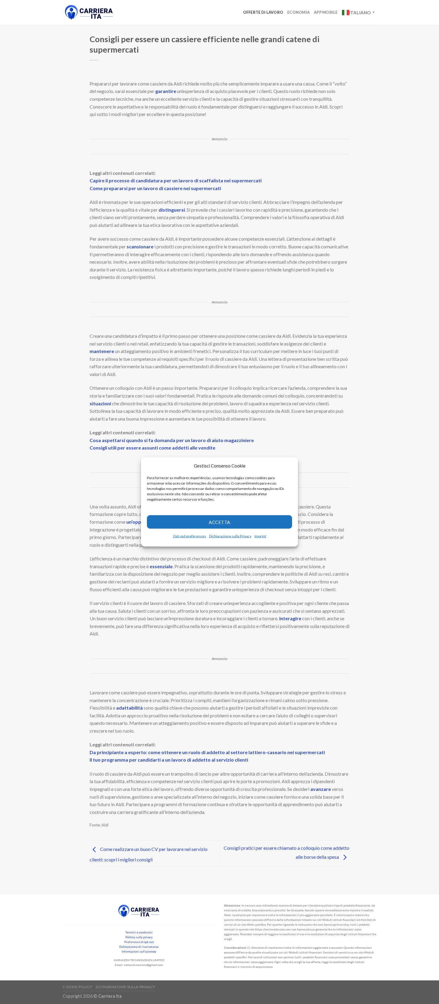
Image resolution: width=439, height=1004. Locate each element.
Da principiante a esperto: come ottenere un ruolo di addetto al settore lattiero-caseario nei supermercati (207, 752)
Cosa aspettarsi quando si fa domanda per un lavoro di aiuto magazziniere (172, 440)
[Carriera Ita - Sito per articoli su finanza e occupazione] (89, 12)
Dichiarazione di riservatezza (139, 946)
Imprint (260, 536)
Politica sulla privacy (139, 937)
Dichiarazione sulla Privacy (230, 536)
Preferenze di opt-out (139, 942)
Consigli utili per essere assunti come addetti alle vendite (152, 447)
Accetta (219, 522)
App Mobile (326, 12)
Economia (298, 12)
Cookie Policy (77, 987)
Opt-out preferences (189, 536)
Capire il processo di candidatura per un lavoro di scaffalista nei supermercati (176, 180)
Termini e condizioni (139, 932)
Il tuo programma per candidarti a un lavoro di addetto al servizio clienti (169, 759)
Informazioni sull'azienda (139, 951)
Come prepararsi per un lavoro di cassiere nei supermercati (155, 188)
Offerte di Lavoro (263, 12)
